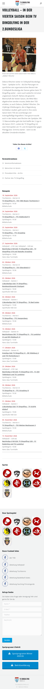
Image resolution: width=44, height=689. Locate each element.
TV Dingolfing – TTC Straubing (13, 233)
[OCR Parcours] (27, 483)
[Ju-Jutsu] (7, 483)
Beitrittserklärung (22, 665)
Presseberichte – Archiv (14, 173)
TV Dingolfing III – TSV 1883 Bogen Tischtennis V (20, 201)
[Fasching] (27, 473)
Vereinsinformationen (13, 163)
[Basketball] (17, 473)
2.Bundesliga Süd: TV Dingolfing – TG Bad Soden (20, 302)
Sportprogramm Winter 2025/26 (22, 654)
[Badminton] (7, 473)
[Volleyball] (7, 493)
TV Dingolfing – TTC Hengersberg (15, 318)
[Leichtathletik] (17, 483)
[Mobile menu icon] (3, 3)
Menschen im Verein (12, 168)
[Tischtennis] (37, 483)
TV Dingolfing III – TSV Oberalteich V (16, 267)
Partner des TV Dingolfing (14, 178)
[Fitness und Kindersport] (37, 473)
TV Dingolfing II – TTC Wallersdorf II (16, 217)
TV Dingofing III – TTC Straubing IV (15, 390)
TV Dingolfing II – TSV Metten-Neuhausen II (19, 425)
